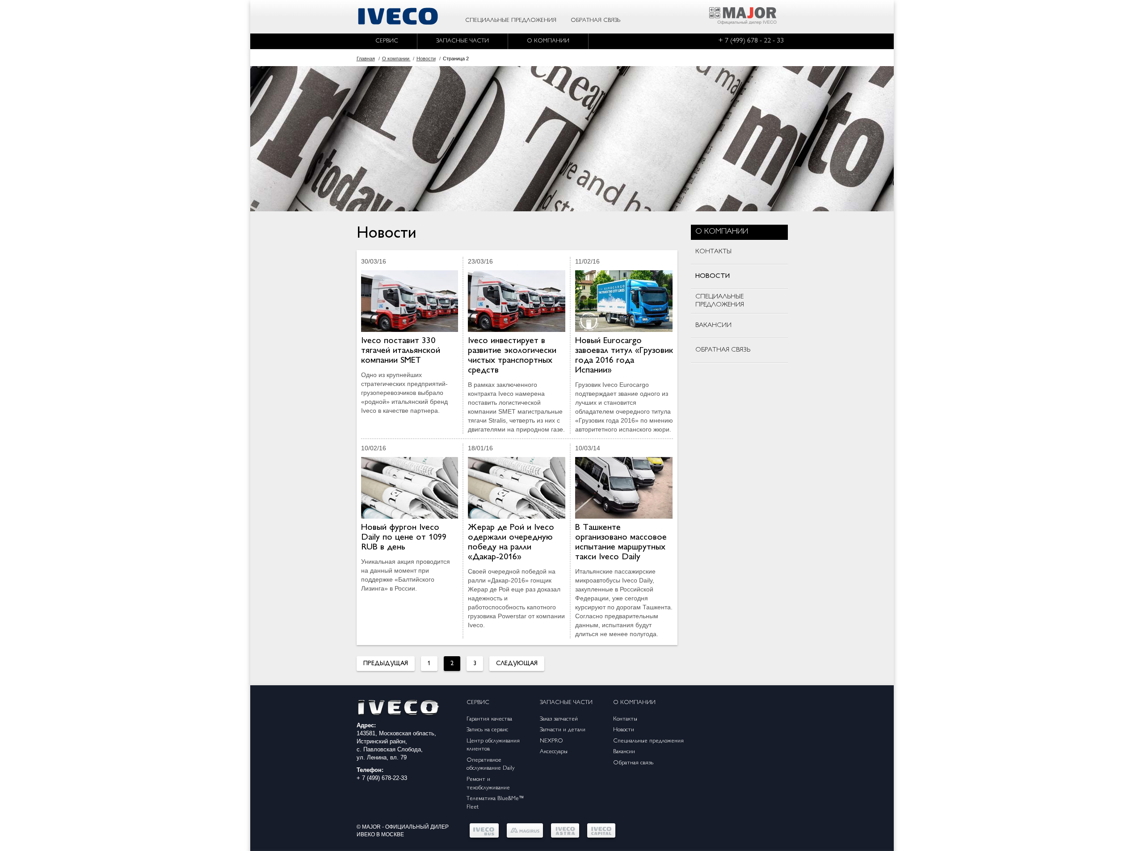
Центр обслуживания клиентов (493, 745)
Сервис (386, 41)
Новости (623, 730)
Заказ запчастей (559, 719)
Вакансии (624, 752)
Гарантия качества (489, 719)
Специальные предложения (510, 20)
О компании (548, 41)
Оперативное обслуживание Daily (490, 764)
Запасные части (462, 41)
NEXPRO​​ (551, 741)
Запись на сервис (487, 730)
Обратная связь (595, 20)
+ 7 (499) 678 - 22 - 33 (751, 41)
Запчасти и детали (562, 730)
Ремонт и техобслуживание (488, 784)
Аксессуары (554, 752)
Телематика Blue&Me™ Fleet (495, 803)
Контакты (625, 719)
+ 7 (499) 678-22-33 (382, 778)
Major (371, 827)
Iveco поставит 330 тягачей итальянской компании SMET (400, 351)
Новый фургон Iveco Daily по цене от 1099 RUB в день (403, 538)
